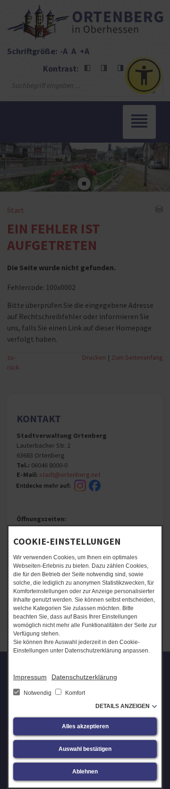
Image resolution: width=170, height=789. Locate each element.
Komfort (74, 693)
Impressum (30, 677)
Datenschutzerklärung (84, 677)
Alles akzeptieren (85, 726)
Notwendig (37, 693)
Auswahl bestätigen (85, 749)
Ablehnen (85, 771)
